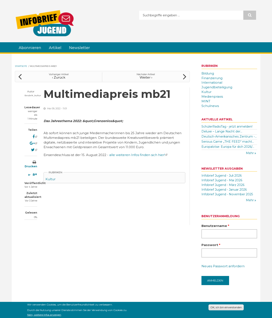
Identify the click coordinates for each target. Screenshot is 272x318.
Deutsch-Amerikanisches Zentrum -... (229, 136)
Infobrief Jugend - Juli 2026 (221, 175)
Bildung (207, 73)
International (211, 82)
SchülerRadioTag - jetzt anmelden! (226, 126)
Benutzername (215, 226)
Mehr (250, 153)
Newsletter (79, 47)
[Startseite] (44, 23)
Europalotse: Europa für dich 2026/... (227, 147)
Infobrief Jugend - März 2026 (222, 185)
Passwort (210, 245)
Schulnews (210, 106)
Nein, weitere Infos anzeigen (44, 314)
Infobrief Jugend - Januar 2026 (224, 189)
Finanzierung (211, 78)
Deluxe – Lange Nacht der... (221, 131)
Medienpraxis (212, 96)
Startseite (21, 66)
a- (29, 174)
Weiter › (146, 77)
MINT (205, 101)
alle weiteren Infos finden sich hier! (138, 155)
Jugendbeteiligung (216, 87)
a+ (35, 174)
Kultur (50, 179)
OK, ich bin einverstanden (226, 307)
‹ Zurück (58, 77)
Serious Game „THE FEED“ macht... (227, 142)
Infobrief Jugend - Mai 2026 (221, 180)
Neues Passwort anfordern (223, 266)
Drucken (31, 166)
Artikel (55, 47)
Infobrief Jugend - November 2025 (227, 194)
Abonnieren (30, 47)
